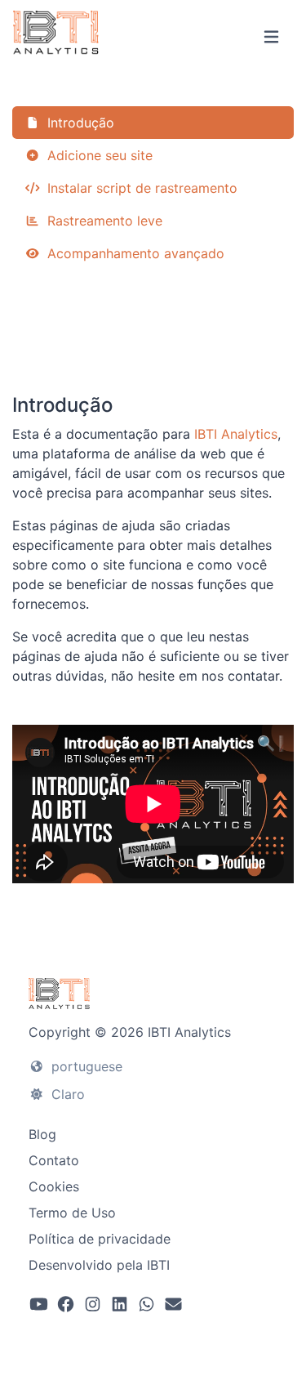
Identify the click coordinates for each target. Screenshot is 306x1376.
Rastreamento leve (102, 220)
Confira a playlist (153, 338)
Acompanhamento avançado (133, 253)
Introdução (78, 122)
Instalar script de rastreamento (140, 188)
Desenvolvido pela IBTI (99, 1265)
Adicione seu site (98, 155)
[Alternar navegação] (271, 37)
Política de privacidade (100, 1239)
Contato (54, 1160)
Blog (42, 1134)
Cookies (54, 1186)
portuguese (84, 1066)
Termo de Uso (72, 1212)
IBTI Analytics (235, 434)
